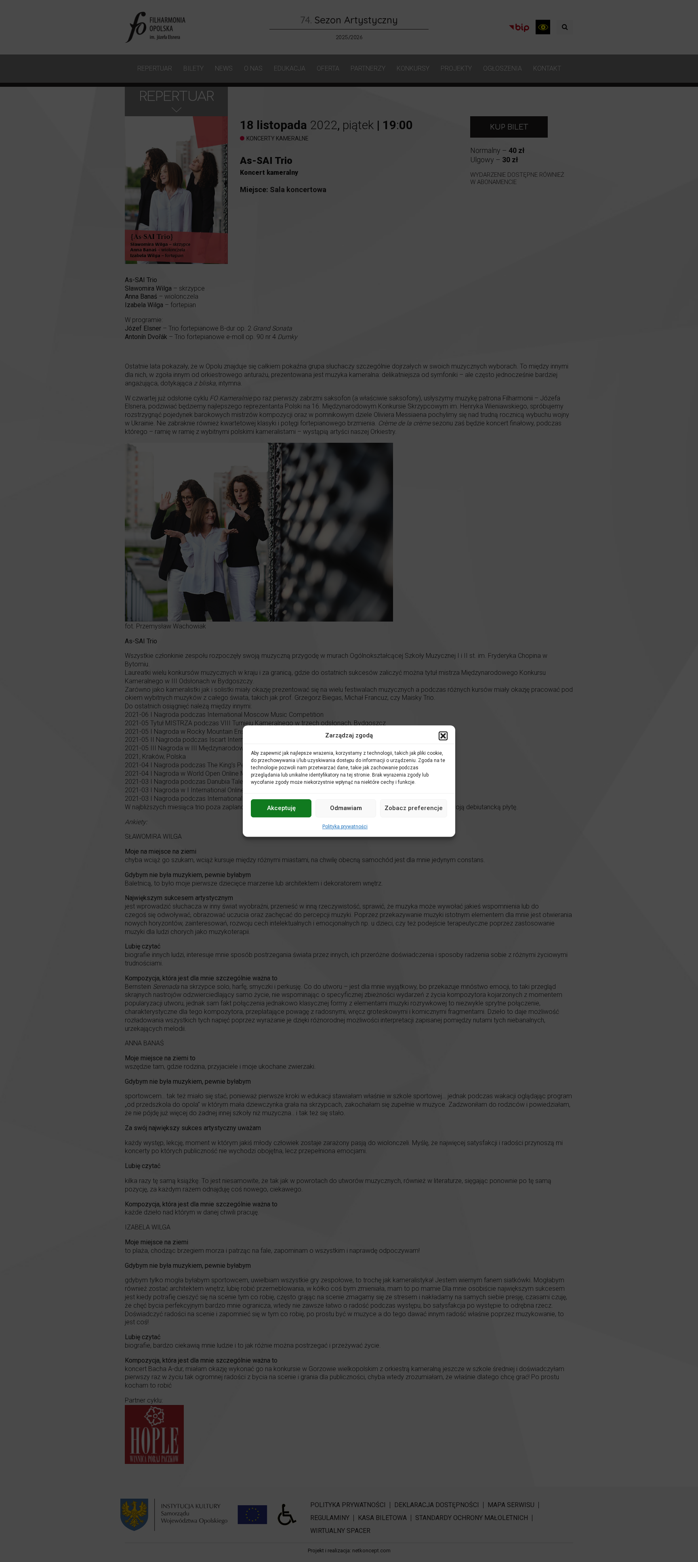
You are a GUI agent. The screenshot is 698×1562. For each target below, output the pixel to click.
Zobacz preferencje (414, 808)
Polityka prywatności (345, 826)
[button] (443, 736)
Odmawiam (346, 808)
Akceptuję (281, 808)
